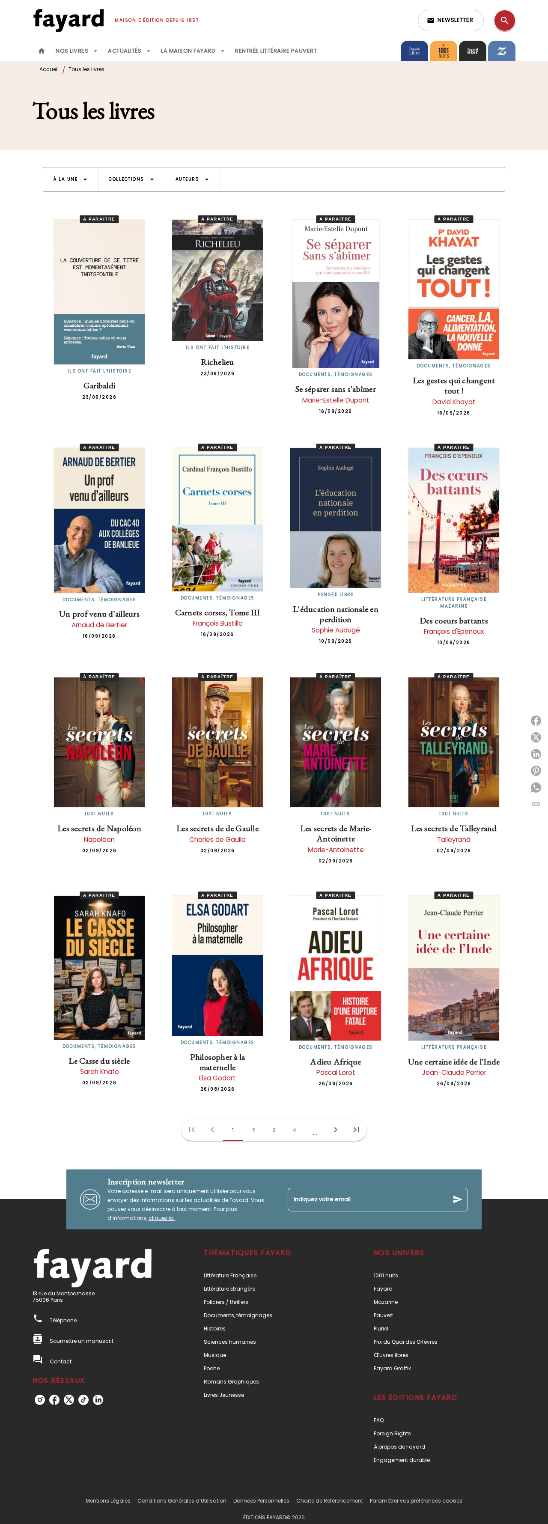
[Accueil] (68, 20)
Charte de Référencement (329, 1500)
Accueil (49, 69)
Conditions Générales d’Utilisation (181, 1500)
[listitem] (40, 1400)
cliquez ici (162, 1218)
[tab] (42, 51)
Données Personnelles (261, 1500)
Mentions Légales (108, 1500)
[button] (451, 20)
